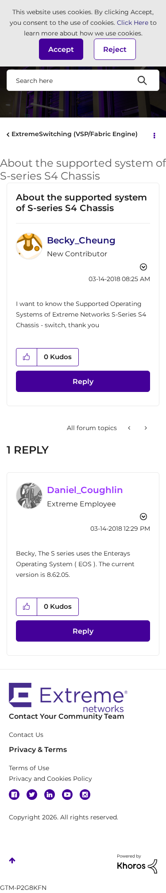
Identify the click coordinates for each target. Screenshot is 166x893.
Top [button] (12, 860)
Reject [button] (115, 49)
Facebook (14, 794)
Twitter (32, 794)
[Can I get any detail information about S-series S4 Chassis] (130, 427)
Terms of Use (29, 768)
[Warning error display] (145, 427)
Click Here (132, 23)
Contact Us (26, 735)
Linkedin (49, 794)
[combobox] (83, 80)
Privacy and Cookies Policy (50, 779)
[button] (61, 49)
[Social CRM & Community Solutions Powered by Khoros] (137, 863)
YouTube (67, 794)
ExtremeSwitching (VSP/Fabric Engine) (75, 134)
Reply (83, 381)
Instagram (85, 794)
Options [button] (153, 135)
